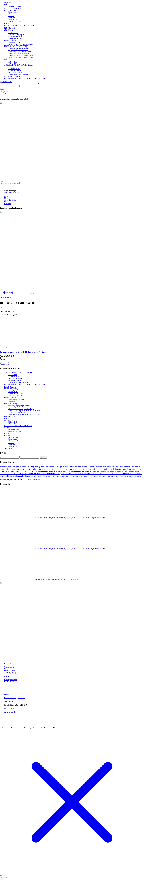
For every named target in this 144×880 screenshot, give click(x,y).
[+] (9, 362)
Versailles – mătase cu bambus (18, 48)
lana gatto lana (22, 476)
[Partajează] (5, 877)
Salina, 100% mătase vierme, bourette (20, 57)
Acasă (2, 90)
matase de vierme (41, 476)
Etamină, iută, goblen (15, 21)
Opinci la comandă (14, 431)
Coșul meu (7, 2)
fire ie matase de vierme (106, 474)
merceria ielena (15, 479)
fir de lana (101, 467)
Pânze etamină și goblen (16, 441)
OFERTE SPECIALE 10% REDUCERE (18, 426)
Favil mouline (13, 33)
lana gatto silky (32, 476)
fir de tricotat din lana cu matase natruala (26, 474)
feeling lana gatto (35, 467)
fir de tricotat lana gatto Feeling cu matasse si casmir (67, 474)
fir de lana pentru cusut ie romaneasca (51, 471)
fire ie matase (96, 474)
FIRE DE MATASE (11, 403)
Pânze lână (12, 18)
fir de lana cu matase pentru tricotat (52, 469)
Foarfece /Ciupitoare (15, 378)
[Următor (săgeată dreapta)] (3, 879)
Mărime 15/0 (12, 63)
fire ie (91, 474)
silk (37, 479)
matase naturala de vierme (109, 476)
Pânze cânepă (12, 14)
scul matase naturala (31, 479)
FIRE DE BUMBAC (11, 31)
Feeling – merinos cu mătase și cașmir (21, 44)
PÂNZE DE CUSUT (11, 10)
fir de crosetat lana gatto (53, 467)
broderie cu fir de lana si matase (14, 467)
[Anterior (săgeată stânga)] (1, 879)
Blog (5, 4)
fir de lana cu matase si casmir (81, 469)
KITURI (7, 23)
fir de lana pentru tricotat (78, 471)
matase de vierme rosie (77, 476)
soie (39, 479)
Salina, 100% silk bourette (17, 412)
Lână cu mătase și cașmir (16, 399)
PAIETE (7, 433)
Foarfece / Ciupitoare (15, 72)
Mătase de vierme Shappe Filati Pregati (21, 55)
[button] (0, 187)
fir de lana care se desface (118, 467)
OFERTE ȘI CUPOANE (12, 8)
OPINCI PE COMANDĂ (13, 76)
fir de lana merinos (118, 469)
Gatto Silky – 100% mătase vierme (20, 52)
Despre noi (7, 204)
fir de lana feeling (102, 469)
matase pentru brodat (121, 476)
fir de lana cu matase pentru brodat (21, 469)
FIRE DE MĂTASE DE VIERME (16, 46)
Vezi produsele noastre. (12, 192)
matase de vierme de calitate (52, 476)
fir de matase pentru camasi (131, 471)
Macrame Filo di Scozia (16, 38)
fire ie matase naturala (117, 474)
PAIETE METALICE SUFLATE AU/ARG (19, 25)
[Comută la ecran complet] (3, 877)
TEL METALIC (9, 29)
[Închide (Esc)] (7, 877)
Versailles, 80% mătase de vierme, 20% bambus (24, 414)
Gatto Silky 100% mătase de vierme (20, 407)
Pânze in (11, 16)
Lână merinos (12, 401)
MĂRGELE (8, 59)
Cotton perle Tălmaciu (15, 36)
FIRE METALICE (10, 27)
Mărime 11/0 (12, 61)
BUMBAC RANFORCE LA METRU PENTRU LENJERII (24, 78)
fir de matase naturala (102, 471)
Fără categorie (9, 386)
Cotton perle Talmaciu (15, 390)
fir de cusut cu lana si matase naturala (81, 467)
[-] (1, 362)
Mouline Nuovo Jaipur (16, 35)
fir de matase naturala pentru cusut (115, 471)
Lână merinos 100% (15, 42)
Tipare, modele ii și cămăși (13, 6)
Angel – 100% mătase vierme (18, 50)
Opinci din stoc (13, 429)
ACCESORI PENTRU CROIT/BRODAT (18, 373)
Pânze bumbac (13, 12)
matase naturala (99, 476)
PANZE (7, 435)
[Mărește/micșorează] (1, 877)
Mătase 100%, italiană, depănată (19, 53)
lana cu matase (129, 474)
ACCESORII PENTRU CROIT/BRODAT (18, 65)
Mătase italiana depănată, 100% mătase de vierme (24, 411)
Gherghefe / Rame (14, 70)
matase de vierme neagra (66, 476)
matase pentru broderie (132, 476)
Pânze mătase (12, 19)
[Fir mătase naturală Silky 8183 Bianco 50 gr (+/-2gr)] (30, 346)
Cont (1, 95)
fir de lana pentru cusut (25, 471)
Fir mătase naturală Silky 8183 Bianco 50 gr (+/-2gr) (23, 352)
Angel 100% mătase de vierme (18, 405)
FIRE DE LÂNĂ (10, 40)
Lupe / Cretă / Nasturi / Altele (18, 74)
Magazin (7, 198)
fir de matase (93, 471)
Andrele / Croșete (14, 69)
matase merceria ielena (89, 476)
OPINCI (7, 428)
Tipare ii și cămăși (10, 200)
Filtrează (43, 457)
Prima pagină (8, 292)
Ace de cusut (12, 67)
